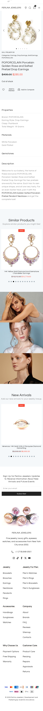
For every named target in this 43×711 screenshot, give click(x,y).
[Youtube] (29, 558)
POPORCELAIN (7, 58)
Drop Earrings (22, 55)
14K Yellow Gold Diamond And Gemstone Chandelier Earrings (21, 272)
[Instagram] (14, 558)
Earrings (13, 55)
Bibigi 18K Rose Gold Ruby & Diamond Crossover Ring (21, 447)
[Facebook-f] (21, 558)
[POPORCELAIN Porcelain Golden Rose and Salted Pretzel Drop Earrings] (21, 30)
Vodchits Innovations (26, 700)
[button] (26, 8)
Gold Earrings (33, 55)
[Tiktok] (18, 558)
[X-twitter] (25, 558)
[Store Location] (26, 8)
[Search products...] (30, 8)
